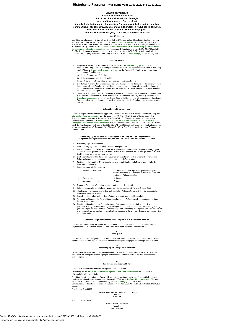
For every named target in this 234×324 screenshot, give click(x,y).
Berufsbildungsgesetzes (123, 42)
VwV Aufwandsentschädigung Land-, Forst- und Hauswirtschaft (112, 272)
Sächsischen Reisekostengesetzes (86, 116)
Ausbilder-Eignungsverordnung (105, 70)
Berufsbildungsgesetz (122, 282)
